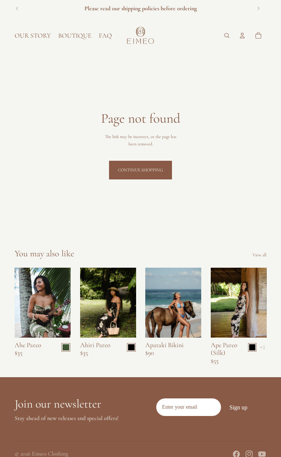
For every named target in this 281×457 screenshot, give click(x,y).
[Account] (242, 35)
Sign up (238, 407)
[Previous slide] (17, 8)
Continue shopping (140, 169)
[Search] (227, 35)
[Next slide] (258, 8)
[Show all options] (262, 347)
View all (259, 254)
